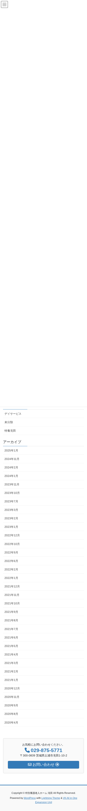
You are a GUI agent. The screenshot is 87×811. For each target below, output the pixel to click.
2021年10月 (12, 603)
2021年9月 (11, 611)
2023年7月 (11, 501)
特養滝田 (10, 430)
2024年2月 (11, 467)
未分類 (8, 422)
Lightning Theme (50, 798)
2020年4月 (11, 722)
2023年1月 (11, 526)
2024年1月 (11, 476)
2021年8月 (11, 620)
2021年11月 (11, 594)
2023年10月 (12, 492)
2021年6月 (11, 637)
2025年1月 (11, 450)
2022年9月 (11, 552)
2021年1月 (11, 680)
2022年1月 (11, 578)
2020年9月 (11, 705)
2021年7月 (11, 629)
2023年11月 (11, 484)
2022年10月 (12, 544)
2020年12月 (12, 688)
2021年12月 (12, 586)
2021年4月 (11, 654)
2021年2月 (11, 671)
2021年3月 (11, 663)
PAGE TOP (81, 783)
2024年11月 (11, 459)
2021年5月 (11, 646)
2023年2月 (11, 518)
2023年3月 (11, 509)
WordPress (30, 798)
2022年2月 (11, 569)
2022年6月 (11, 561)
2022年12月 (12, 535)
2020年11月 (11, 696)
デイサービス (12, 413)
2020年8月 (11, 713)
